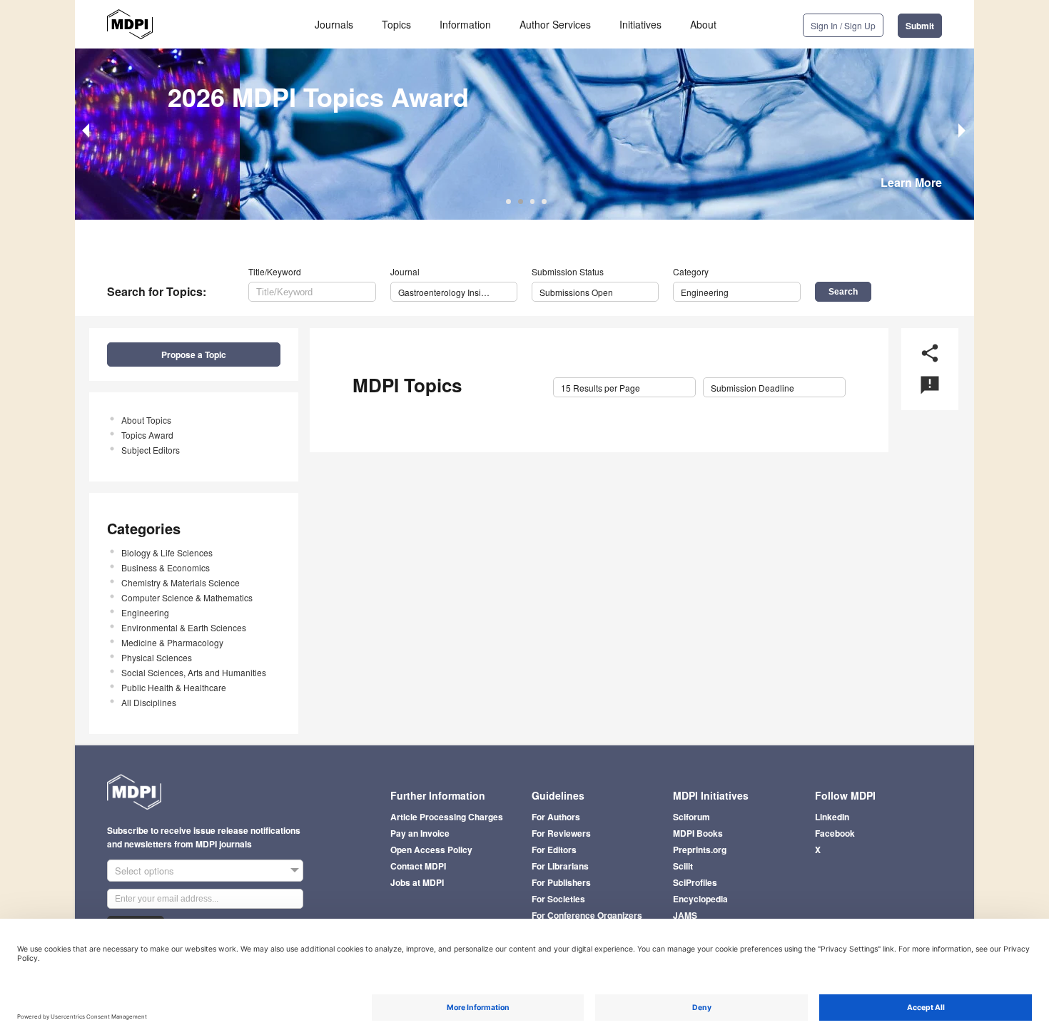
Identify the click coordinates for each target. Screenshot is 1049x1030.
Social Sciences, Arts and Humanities (193, 672)
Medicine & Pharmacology (172, 642)
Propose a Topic (193, 354)
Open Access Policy (431, 849)
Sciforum (691, 816)
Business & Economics (165, 567)
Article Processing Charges (446, 816)
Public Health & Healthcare (173, 687)
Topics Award (147, 435)
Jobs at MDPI (417, 882)
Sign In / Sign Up (843, 25)
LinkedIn (832, 816)
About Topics (146, 420)
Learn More (911, 182)
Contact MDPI (418, 866)
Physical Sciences (156, 657)
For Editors (554, 849)
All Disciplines (148, 702)
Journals (334, 24)
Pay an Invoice (420, 833)
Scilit (683, 866)
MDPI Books (698, 833)
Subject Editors (150, 450)
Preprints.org (699, 849)
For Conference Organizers (587, 915)
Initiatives (640, 24)
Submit (920, 25)
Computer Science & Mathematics (187, 597)
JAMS (685, 915)
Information (465, 24)
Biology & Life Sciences (167, 552)
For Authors (556, 816)
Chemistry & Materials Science (180, 582)
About (703, 24)
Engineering (145, 612)
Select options (144, 870)
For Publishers (561, 882)
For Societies (558, 898)
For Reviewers (561, 833)
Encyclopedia (700, 898)
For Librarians (560, 866)
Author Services (555, 24)
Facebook (835, 833)
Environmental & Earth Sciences (183, 627)
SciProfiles (695, 882)
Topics (396, 24)
